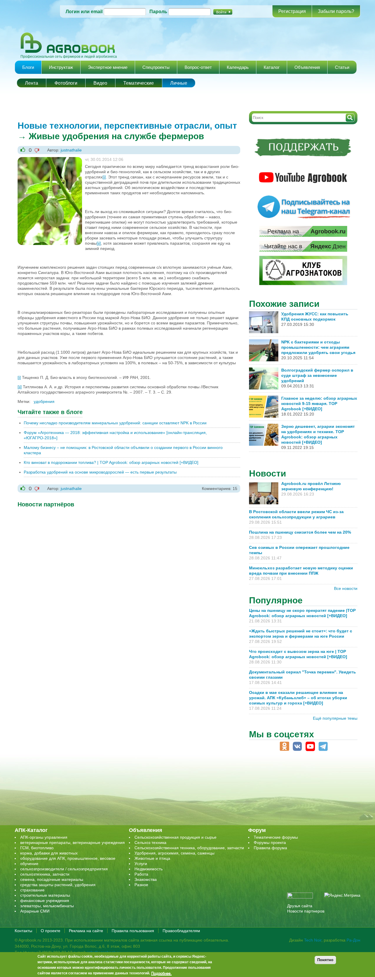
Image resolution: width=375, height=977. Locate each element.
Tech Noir (312, 940)
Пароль (158, 11)
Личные (178, 83)
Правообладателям (181, 930)
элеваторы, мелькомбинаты (47, 905)
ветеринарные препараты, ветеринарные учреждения (72, 842)
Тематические (138, 83)
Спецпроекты (156, 67)
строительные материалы (45, 895)
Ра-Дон (353, 940)
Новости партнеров (305, 911)
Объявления (307, 67)
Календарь (238, 67)
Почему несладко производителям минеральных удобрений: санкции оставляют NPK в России (115, 423)
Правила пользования (133, 930)
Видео (100, 83)
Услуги (140, 863)
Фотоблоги (65, 83)
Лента (31, 83)
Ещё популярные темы (335, 718)
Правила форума (270, 847)
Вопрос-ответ (198, 67)
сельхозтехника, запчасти (44, 874)
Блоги (28, 67)
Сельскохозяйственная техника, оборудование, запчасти (189, 847)
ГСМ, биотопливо (37, 847)
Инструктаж (61, 67)
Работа (141, 874)
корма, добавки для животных (49, 853)
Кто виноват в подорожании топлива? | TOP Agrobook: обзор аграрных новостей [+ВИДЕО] (111, 462)
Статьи (342, 67)
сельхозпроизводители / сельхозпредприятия (64, 869)
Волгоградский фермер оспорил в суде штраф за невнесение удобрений (317, 375)
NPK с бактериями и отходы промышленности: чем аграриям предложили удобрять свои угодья (318, 347)
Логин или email (84, 11)
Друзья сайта (299, 905)
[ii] (99, 243)
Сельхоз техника (150, 842)
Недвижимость (148, 869)
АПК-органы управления (43, 837)
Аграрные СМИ (35, 911)
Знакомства (145, 879)
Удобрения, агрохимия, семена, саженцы (174, 853)
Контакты (23, 930)
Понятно (325, 960)
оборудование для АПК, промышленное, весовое (67, 858)
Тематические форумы (276, 837)
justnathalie (71, 150)
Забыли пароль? (336, 11)
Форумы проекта (270, 842)
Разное (141, 884)
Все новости (345, 588)
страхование (32, 890)
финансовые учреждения (44, 900)
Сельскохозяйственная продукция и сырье (175, 837)
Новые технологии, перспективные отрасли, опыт (127, 125)
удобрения (44, 401)
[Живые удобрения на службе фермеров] (50, 159)
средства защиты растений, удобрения (58, 884)
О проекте (50, 930)
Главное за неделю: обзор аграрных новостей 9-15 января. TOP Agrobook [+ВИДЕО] (319, 403)
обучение (29, 863)
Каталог (271, 67)
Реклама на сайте (86, 930)
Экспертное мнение (107, 67)
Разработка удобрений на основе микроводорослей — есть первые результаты (100, 472)
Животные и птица (152, 858)
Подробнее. (161, 973)
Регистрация (292, 11)
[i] (104, 177)
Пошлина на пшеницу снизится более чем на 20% (301, 532)
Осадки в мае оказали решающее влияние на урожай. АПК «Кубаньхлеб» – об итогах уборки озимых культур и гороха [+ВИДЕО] (298, 697)
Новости (267, 473)
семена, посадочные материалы (51, 879)
